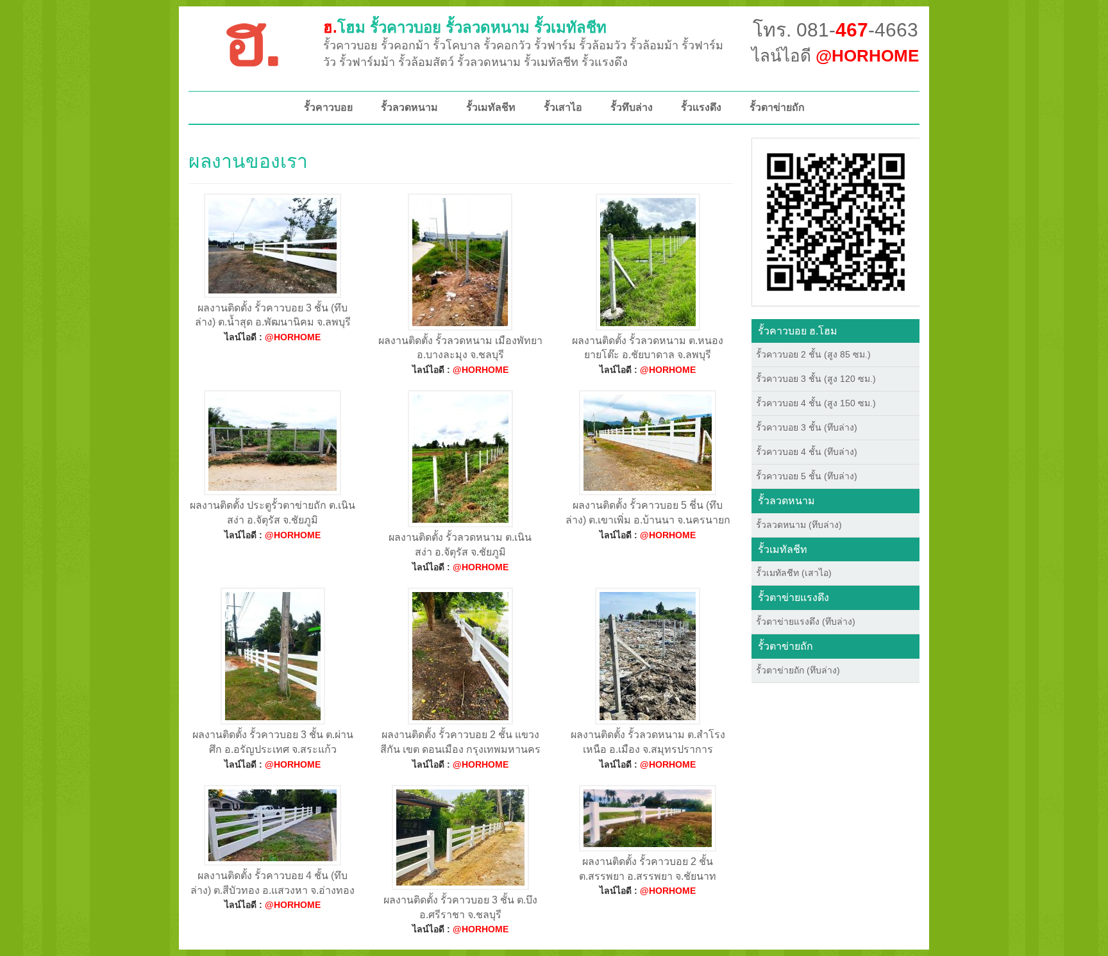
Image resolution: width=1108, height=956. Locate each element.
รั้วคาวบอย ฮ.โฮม (797, 331)
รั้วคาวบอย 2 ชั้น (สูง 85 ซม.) (813, 354)
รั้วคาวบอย (328, 107)
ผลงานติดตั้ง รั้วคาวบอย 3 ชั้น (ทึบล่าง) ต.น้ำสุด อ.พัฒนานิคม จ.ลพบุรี (273, 315)
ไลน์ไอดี (835, 55)
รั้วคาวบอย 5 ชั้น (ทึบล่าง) (806, 476)
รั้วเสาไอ (563, 107)
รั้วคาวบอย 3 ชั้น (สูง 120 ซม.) (816, 379)
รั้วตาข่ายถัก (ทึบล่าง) (798, 670)
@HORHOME (293, 337)
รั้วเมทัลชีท (491, 107)
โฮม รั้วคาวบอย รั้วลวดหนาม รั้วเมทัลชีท (465, 27)
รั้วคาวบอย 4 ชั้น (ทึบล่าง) (806, 452)
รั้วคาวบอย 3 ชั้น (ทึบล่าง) (806, 427)
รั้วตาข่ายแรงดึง (793, 597)
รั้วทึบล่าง (631, 107)
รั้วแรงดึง (701, 107)
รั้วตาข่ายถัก (777, 107)
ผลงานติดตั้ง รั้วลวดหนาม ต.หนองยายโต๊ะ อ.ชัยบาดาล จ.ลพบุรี (647, 348)
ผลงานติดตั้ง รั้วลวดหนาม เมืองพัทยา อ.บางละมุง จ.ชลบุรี (460, 348)
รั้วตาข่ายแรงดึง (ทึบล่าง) (805, 621)
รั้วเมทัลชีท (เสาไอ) (794, 573)
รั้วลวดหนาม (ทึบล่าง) (799, 525)
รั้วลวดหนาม (409, 107)
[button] (835, 221)
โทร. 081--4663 (835, 29)
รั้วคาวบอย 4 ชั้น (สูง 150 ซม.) (816, 403)
